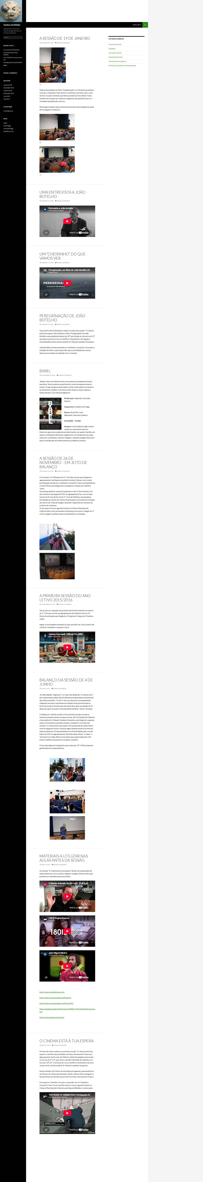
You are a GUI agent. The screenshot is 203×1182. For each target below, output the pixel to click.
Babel (45, 370)
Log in (5, 123)
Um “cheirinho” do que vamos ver (62, 256)
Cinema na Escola (115, 44)
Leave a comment (63, 43)
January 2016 (8, 90)
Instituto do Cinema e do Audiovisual (122, 65)
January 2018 (8, 85)
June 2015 (7, 96)
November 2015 (9, 93)
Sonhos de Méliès (12, 25)
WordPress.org (8, 131)
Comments (8, 128)
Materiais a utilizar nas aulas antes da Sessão (63, 858)
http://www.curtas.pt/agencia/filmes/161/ (56, 1003)
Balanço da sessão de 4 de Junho (66, 682)
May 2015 (7, 99)
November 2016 (9, 88)
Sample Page (137, 25)
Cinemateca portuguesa (117, 61)
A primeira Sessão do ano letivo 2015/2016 (65, 597)
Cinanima (112, 49)
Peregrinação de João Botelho (62, 317)
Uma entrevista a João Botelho (62, 194)
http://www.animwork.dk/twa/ (51, 1017)
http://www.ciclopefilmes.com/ (52, 992)
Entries (7, 126)
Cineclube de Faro (115, 53)
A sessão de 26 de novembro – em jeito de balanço (63, 462)
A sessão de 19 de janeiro (64, 38)
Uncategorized (8, 111)
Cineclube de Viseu (116, 57)
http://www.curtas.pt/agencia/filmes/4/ (55, 998)
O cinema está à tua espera (66, 1040)
